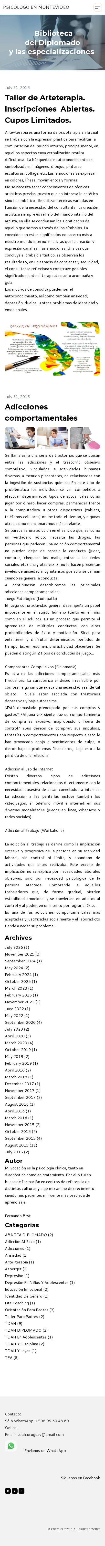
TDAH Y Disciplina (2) (24, 1344)
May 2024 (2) (17, 967)
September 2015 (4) (23, 1138)
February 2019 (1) (21, 1063)
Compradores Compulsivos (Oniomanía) (41, 666)
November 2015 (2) (23, 1124)
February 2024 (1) (21, 974)
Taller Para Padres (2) (24, 1316)
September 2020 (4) (23, 1022)
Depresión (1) (17, 1275)
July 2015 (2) (17, 1152)
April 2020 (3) (18, 1036)
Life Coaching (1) (20, 1303)
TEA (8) (12, 1357)
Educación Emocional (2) (27, 1289)
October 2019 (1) (21, 1049)
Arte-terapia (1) (19, 1262)
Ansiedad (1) (16, 1255)
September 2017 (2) (23, 1097)
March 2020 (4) (19, 1042)
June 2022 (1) (17, 1008)
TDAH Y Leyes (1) (21, 1350)
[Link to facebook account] (8, 1491)
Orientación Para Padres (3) (30, 1309)
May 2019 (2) (17, 1056)
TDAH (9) (13, 1323)
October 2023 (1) (21, 981)
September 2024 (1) (23, 961)
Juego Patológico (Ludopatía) (31, 598)
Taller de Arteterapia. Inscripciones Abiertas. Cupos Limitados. (50, 109)
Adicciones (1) (18, 1248)
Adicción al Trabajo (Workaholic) (34, 830)
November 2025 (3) (23, 954)
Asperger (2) (16, 1268)
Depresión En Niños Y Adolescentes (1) (40, 1282)
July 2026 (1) (17, 947)
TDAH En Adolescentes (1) (29, 1337)
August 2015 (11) (21, 1145)
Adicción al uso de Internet (29, 769)
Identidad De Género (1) (27, 1296)
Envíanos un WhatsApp (45, 1450)
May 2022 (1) (17, 1015)
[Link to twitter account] (21, 1491)
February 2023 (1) (21, 995)
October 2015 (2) (21, 1131)
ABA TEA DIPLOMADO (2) (29, 1234)
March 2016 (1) (19, 1117)
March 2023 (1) (19, 988)
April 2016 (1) (18, 1111)
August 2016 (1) (20, 1104)
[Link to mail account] (15, 1491)
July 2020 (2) (17, 1029)
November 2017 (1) (23, 1090)
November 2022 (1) (23, 1002)
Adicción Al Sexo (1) (23, 1241)
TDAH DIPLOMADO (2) (26, 1330)
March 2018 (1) (19, 1077)
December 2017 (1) (22, 1083)
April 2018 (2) (18, 1070)
